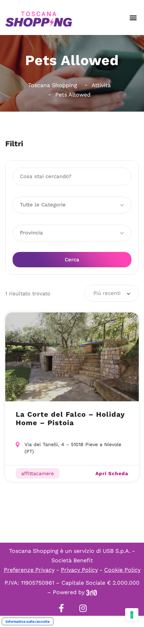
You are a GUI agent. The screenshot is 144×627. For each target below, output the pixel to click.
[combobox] (112, 293)
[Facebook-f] (61, 608)
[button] (133, 17)
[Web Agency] (91, 592)
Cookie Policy (122, 569)
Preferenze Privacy (29, 569)
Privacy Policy (79, 569)
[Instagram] (83, 608)
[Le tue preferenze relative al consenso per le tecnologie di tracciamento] (131, 614)
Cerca (72, 259)
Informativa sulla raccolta (28, 621)
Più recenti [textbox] (107, 293)
